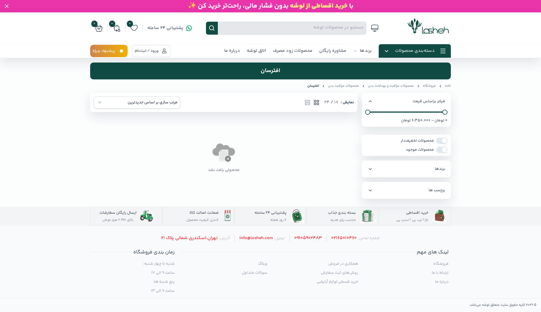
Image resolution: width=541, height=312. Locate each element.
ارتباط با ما (440, 273)
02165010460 (344, 238)
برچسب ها (437, 190)
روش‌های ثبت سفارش (339, 273)
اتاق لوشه (256, 51)
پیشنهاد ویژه (103, 51)
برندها (366, 51)
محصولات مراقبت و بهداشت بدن (391, 86)
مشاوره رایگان (332, 51)
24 (326, 102)
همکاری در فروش (343, 264)
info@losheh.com (256, 238)
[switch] (441, 141)
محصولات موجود (420, 150)
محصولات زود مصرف (292, 51)
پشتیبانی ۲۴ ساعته (165, 28)
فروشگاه (429, 86)
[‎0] (134, 30)
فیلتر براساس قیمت (429, 101)
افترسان (313, 86)
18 (336, 102)
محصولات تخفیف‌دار (417, 141)
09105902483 (308, 238)
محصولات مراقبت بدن (343, 86)
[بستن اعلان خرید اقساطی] (6, 6)
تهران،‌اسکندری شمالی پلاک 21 (189, 238)
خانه (448, 86)
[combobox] (137, 102)
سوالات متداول (254, 273)
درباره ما (232, 51)
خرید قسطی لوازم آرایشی (337, 282)
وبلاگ (262, 264)
